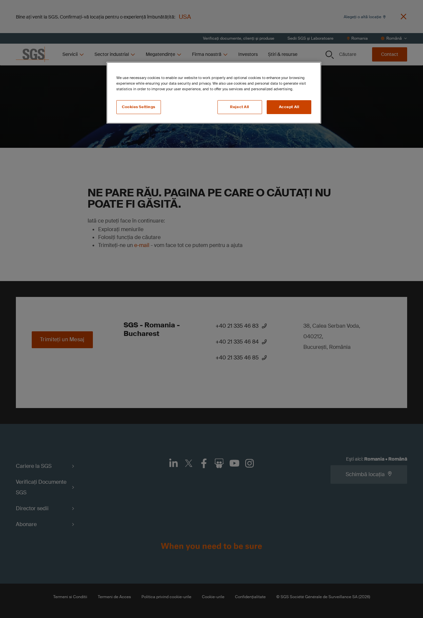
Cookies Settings (138, 106)
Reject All (239, 106)
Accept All (289, 106)
